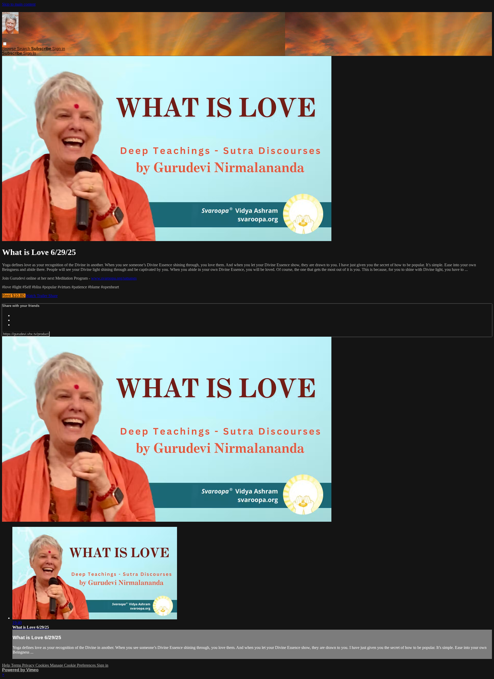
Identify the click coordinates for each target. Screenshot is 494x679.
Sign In (29, 53)
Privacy (29, 665)
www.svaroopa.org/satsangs (114, 278)
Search (24, 49)
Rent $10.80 (13, 295)
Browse (9, 49)
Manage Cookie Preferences (73, 665)
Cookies (43, 665)
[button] (4, 43)
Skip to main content (19, 4)
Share (53, 295)
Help (6, 665)
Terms (16, 665)
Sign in (58, 49)
